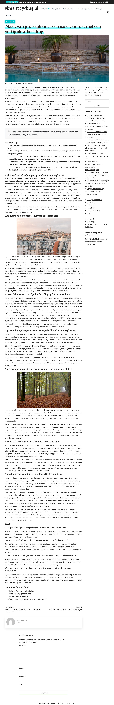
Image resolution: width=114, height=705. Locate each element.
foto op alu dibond (34, 478)
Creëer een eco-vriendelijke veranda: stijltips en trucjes (96, 126)
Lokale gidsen (55, 9)
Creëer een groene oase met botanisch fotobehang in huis (97, 156)
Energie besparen (88, 9)
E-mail (22, 676)
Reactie (22, 645)
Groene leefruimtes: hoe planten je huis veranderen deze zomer (96, 134)
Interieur (45, 9)
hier (30, 520)
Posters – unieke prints (18, 596)
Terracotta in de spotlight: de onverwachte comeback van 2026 (97, 183)
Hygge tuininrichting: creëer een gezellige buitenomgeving (94, 191)
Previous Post (9, 607)
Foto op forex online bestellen (21, 591)
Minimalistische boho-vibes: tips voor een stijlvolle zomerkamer (96, 148)
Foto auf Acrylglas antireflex (20, 594)
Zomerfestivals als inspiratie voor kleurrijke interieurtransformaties (95, 118)
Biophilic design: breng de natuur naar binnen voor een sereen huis (97, 175)
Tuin (77, 9)
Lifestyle (99, 9)
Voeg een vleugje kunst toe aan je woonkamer (28, 599)
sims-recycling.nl (21, 8)
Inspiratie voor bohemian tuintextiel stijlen (64, 609)
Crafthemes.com (70, 703)
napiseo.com (90, 244)
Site (20, 684)
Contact (8, 15)
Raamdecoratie (68, 9)
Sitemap (90, 221)
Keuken (90, 205)
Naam (22, 668)
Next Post (79, 607)
